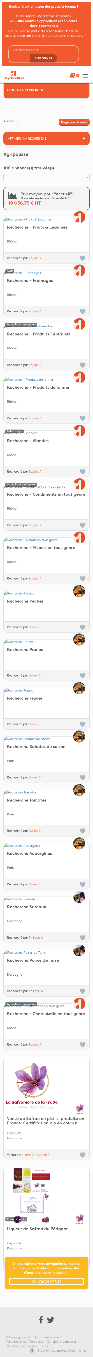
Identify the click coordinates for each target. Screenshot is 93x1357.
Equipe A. (35, 258)
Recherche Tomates (26, 800)
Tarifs (44, 1346)
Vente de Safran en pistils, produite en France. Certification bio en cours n (45, 1121)
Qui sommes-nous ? (47, 1337)
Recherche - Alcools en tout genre (41, 547)
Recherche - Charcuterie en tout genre (46, 1013)
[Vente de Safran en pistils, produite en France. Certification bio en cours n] (46, 1085)
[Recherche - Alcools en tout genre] (46, 540)
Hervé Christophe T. (36, 1155)
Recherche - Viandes (28, 441)
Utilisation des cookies (21, 1346)
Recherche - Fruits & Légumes (37, 227)
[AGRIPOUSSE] (13, 75)
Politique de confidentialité (25, 1342)
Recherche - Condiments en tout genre (46, 494)
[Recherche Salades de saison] (46, 739)
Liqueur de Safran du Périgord (37, 1229)
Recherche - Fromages (30, 280)
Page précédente (74, 122)
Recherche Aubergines (29, 853)
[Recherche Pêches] (46, 593)
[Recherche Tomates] (46, 792)
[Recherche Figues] (46, 690)
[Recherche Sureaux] (46, 899)
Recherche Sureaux (26, 907)
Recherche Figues (25, 698)
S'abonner (44, 58)
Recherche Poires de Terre (33, 960)
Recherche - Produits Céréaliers (38, 334)
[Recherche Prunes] (46, 642)
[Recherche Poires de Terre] (46, 952)
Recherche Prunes (25, 649)
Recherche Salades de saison (36, 746)
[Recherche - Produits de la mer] (46, 379)
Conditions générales (62, 1342)
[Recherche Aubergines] (46, 845)
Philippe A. (36, 938)
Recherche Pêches (25, 601)
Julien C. (35, 627)
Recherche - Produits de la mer (38, 387)
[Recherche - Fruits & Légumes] (46, 219)
